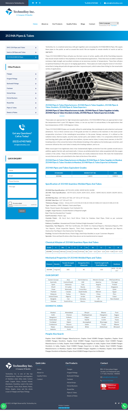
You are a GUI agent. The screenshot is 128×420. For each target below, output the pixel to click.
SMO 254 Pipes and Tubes (16, 47)
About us (45, 24)
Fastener (10, 88)
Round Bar (10, 103)
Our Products (57, 24)
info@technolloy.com (22, 145)
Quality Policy (71, 24)
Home (35, 24)
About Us (40, 372)
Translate (114, 25)
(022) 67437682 (107, 380)
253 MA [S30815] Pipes (15, 57)
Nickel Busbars (12, 98)
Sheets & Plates (12, 112)
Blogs (83, 24)
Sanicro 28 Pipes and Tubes (16, 52)
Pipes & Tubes (12, 108)
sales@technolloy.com (110, 377)
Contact (92, 24)
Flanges (9, 74)
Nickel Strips (11, 93)
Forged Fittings (12, 79)
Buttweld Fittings (13, 83)
